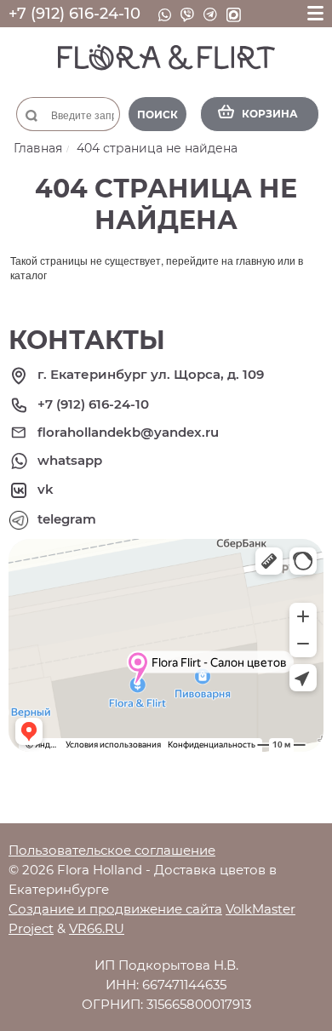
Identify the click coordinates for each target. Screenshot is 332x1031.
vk (45, 489)
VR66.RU (96, 928)
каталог (28, 274)
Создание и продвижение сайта (115, 909)
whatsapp (69, 460)
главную (255, 260)
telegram (66, 519)
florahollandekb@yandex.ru (128, 432)
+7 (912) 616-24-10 (74, 13)
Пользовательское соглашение (112, 850)
